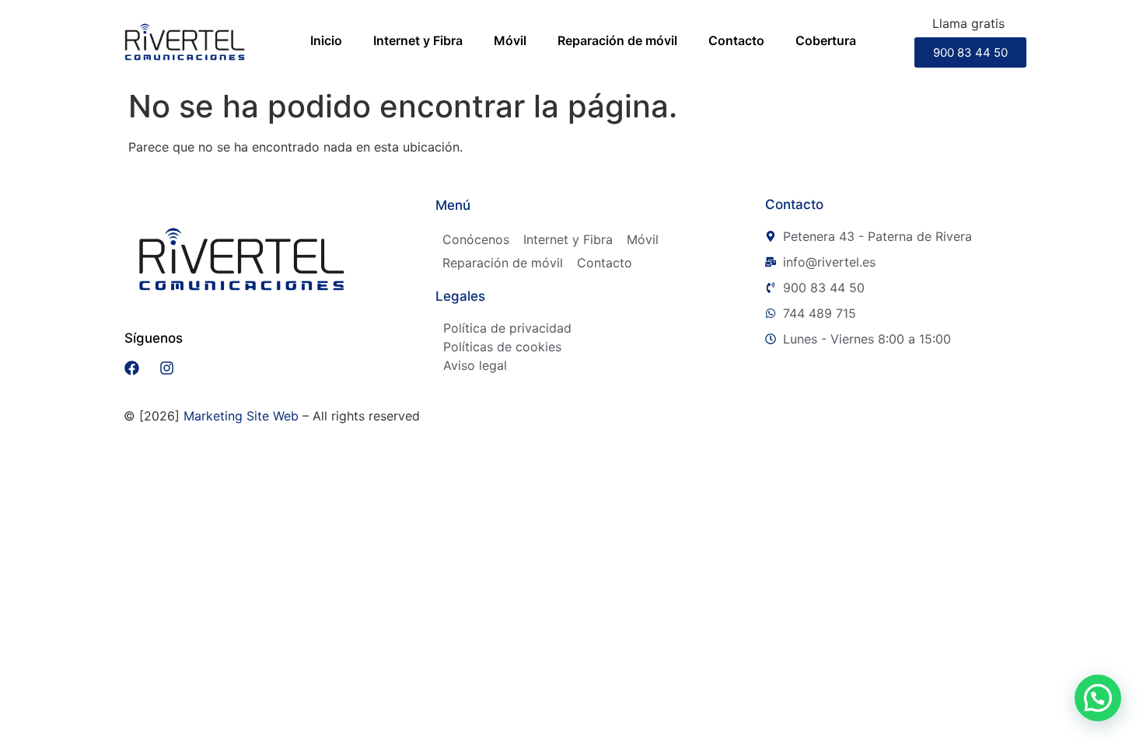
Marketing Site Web (241, 416)
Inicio (326, 40)
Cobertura (825, 40)
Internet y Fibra (418, 40)
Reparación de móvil (617, 40)
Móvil (510, 40)
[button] (1098, 698)
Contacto (736, 40)
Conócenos (475, 239)
